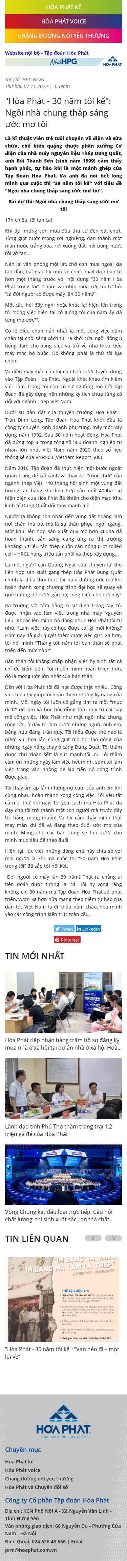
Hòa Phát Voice (63, 21)
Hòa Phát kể (63, 7)
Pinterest (70, 940)
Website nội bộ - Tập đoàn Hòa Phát (47, 53)
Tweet (67, 929)
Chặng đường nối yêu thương (63, 35)
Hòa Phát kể (19, 1461)
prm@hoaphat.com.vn (31, 1550)
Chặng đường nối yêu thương (39, 1478)
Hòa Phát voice (22, 1470)
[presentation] (93, 1238)
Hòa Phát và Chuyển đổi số (36, 1487)
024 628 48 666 (49, 1541)
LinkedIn (91, 929)
